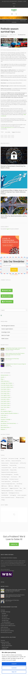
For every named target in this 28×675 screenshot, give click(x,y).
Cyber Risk (15, 467)
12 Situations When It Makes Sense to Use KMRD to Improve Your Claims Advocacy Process (14, 192)
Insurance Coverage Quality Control (8, 483)
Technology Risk (13, 495)
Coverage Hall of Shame (6, 383)
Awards (2, 377)
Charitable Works (4, 465)
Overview (3, 610)
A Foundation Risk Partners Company (9, 557)
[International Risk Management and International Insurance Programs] (7, 574)
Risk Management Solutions (8, 325)
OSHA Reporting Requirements (7, 490)
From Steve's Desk (5, 405)
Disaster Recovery (21, 467)
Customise (14, 667)
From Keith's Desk (5, 401)
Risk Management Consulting (7, 630)
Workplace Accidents (20, 497)
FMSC (20, 476)
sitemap (2, 582)
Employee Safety (13, 469)
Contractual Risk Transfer (6, 467)
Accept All (14, 663)
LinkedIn (2, 136)
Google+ (12, 136)
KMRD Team (17, 486)
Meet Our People (5, 335)
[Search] (16, 14)
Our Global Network (6, 622)
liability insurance (4, 488)
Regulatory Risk (4, 492)
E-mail (16, 283)
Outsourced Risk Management (7, 623)
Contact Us (14, 544)
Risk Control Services (5, 629)
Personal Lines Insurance (6, 632)
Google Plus (7, 283)
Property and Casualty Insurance (8, 625)
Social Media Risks (4, 495)
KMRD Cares (4, 421)
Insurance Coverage (5, 419)
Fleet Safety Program (5, 476)
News (21, 488)
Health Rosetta (5, 647)
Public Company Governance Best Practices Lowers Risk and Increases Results (15, 354)
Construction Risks (12, 465)
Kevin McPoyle (19, 483)
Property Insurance (18, 490)
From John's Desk (5, 399)
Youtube (13, 283)
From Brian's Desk (5, 389)
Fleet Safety (16, 474)
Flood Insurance (14, 476)
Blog (2, 379)
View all (2, 450)
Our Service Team (6, 618)
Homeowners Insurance (13, 479)
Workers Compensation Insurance (7, 497)
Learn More (11, 570)
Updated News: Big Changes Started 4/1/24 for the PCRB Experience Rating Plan (15, 348)
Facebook (5, 136)
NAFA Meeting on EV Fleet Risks (12, 358)
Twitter (9, 136)
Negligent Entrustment (16, 132)
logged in (8, 228)
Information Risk (15, 481)
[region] (14, 662)
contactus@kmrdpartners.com (7, 127)
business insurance (5, 463)
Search (26, 310)
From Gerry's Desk (5, 391)
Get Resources (8, 301)
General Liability (4, 479)
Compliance (4, 649)
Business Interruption (14, 463)
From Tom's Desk (5, 407)
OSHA (24, 488)
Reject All (14, 671)
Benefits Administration (7, 645)
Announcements (4, 375)
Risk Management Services (14, 492)
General (2, 409)
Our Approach (5, 615)
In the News (3, 415)
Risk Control (3, 425)
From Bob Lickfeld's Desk (7, 387)
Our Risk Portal (5, 620)
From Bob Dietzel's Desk (6, 385)
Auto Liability (7, 132)
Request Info (7, 290)
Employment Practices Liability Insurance (9, 472)
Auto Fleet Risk (4, 458)
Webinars (3, 429)
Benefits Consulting (6, 643)
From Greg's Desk (5, 393)
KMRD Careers (4, 338)
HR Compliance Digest (6, 411)
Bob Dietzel (8, 460)
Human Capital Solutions (7, 329)
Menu (14, 6)
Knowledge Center (5, 332)
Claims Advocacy (5, 381)
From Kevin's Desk (5, 403)
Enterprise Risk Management (6, 474)
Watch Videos (7, 296)
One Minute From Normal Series (12, 20)
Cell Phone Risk (23, 463)
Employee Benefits (5, 469)
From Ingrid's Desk (5, 395)
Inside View (3, 417)
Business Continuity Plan (16, 460)
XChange (3, 499)
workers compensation (22, 495)
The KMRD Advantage (5, 611)
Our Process (4, 617)
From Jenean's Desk (5, 397)
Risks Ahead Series (5, 427)
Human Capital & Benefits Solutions (9, 413)
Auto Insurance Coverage (13, 458)
